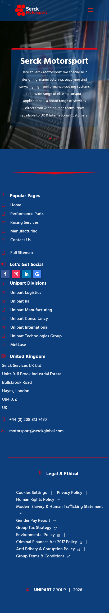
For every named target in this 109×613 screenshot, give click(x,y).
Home (15, 205)
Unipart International (29, 327)
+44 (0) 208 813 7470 (28, 419)
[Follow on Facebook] (5, 274)
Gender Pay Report (33, 520)
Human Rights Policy (35, 499)
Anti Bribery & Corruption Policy (45, 549)
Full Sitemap (21, 253)
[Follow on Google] (37, 274)
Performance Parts (27, 214)
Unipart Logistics (25, 292)
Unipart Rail (20, 301)
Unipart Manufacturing (31, 310)
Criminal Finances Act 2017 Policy (46, 542)
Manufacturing (24, 231)
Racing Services (24, 222)
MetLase (18, 345)
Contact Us (20, 240)
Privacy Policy (69, 492)
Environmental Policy (35, 535)
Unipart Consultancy (29, 318)
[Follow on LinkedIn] (26, 274)
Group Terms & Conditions (40, 556)
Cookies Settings (31, 492)
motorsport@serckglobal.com (36, 431)
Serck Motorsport (54, 62)
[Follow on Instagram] (16, 274)
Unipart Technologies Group (36, 336)
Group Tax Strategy (33, 527)
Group (50, 590)
